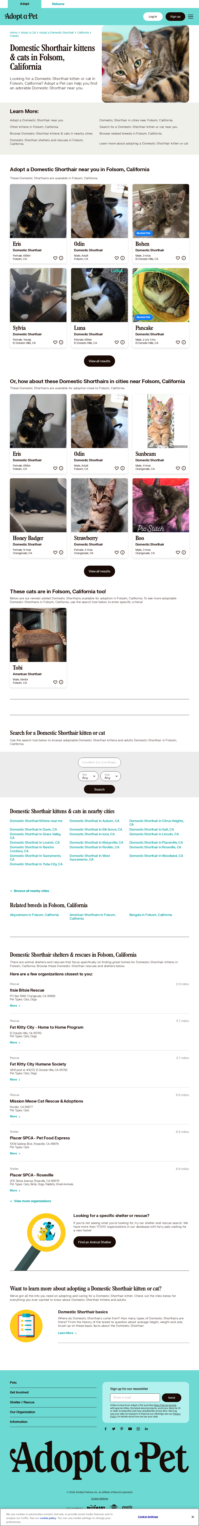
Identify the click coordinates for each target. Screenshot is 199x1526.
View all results (99, 361)
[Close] (193, 1517)
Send (171, 1397)
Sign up (175, 16)
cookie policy (48, 1518)
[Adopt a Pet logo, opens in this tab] (99, 1464)
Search (99, 789)
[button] (55, 258)
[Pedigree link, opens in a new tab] (114, 1507)
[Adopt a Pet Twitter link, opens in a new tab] (115, 1429)
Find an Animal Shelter (94, 1242)
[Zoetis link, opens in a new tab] (127, 1507)
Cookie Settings (99, 1498)
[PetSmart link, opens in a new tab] (96, 1507)
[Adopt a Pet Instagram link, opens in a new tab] (139, 1429)
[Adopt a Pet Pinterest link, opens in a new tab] (123, 1429)
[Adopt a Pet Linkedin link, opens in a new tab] (146, 1429)
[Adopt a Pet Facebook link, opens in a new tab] (106, 1429)
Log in (153, 16)
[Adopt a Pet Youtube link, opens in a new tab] (131, 1429)
